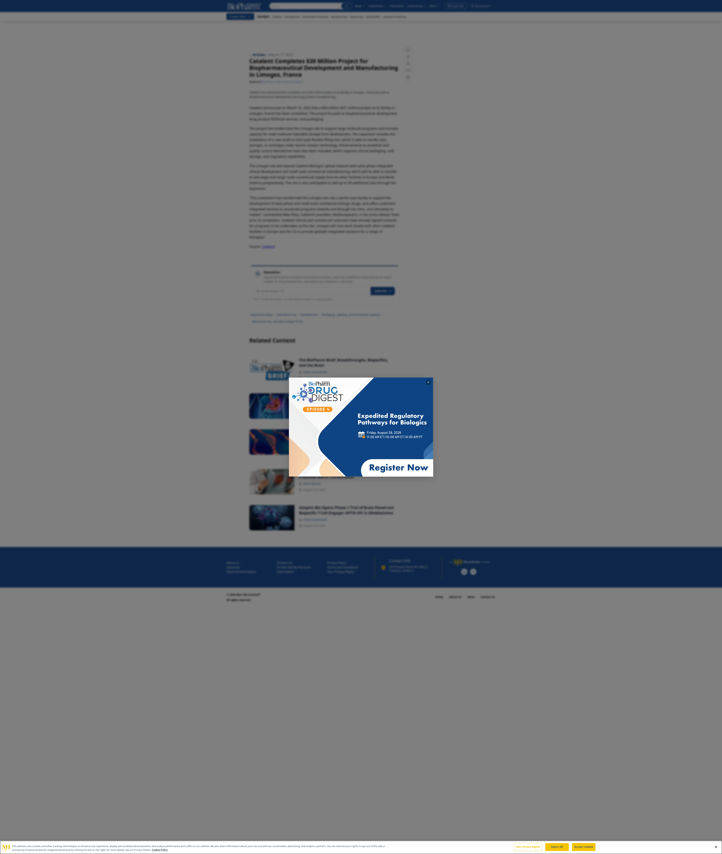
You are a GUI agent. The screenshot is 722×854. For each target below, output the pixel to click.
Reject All (557, 847)
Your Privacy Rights (528, 847)
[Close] (716, 847)
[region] (361, 847)
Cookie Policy (160, 850)
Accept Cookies (583, 847)
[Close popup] (428, 382)
